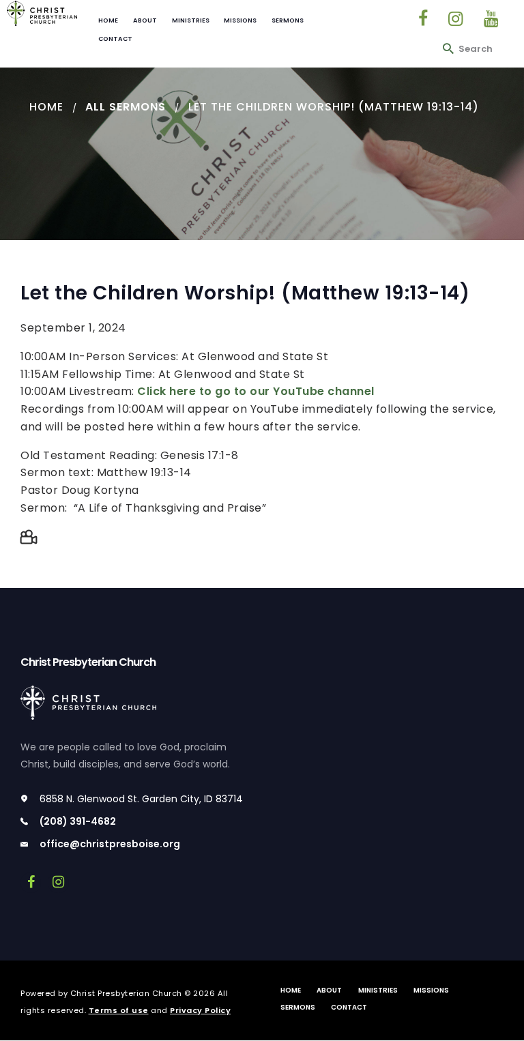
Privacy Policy (200, 1010)
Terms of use (119, 1010)
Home (46, 106)
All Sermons (125, 107)
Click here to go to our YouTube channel (256, 391)
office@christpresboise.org (110, 844)
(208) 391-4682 (78, 821)
